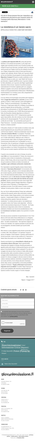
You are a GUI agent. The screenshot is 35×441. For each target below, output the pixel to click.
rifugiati (4, 353)
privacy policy (14, 316)
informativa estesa (23, 436)
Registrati (7, 331)
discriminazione (11, 345)
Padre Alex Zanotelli (10, 6)
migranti (24, 347)
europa (23, 345)
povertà (25, 351)
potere (16, 351)
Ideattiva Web (20, 437)
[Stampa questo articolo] (32, 12)
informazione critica (11, 347)
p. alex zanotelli (7, 351)
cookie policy (14, 436)
